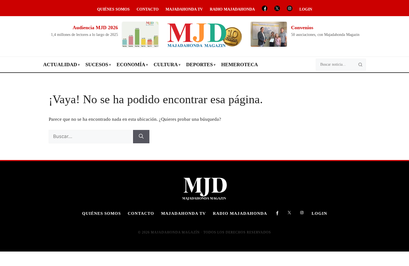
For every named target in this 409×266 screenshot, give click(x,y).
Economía (131, 64)
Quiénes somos (113, 9)
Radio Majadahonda (232, 9)
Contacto (148, 9)
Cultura (166, 64)
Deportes (199, 64)
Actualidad (60, 64)
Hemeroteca (239, 64)
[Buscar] (141, 136)
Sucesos (96, 64)
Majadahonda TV (184, 9)
